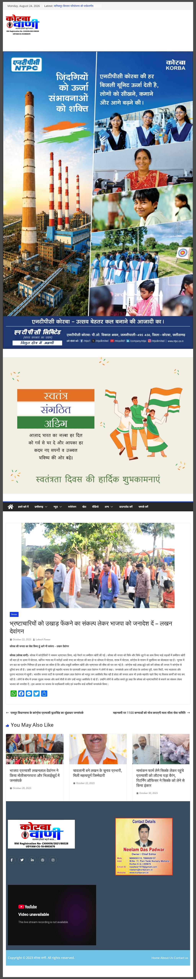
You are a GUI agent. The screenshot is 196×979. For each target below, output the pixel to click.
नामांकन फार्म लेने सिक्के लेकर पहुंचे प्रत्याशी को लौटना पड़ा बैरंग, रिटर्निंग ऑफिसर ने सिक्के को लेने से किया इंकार (160, 778)
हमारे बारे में (23, 506)
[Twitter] (22, 860)
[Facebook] (12, 860)
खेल (84, 506)
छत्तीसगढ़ (39, 506)
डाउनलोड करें (125, 506)
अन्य (107, 506)
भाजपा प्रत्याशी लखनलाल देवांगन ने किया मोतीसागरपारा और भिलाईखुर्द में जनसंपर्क (35, 775)
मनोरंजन (72, 506)
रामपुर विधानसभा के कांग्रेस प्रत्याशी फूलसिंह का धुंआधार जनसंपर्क (47, 713)
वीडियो (95, 506)
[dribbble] (43, 860)
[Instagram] (53, 860)
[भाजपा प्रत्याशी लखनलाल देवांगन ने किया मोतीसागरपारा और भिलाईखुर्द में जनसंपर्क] (34, 737)
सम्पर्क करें (143, 506)
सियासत (14, 614)
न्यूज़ (56, 506)
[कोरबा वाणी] (10, 506)
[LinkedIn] (32, 860)
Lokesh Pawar (43, 639)
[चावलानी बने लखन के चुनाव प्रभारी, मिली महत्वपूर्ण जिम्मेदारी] (98, 737)
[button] (45, 506)
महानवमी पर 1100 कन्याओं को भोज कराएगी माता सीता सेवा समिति (149, 713)
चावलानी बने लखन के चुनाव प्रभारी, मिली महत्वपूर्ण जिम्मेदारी (97, 773)
